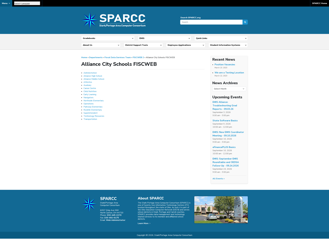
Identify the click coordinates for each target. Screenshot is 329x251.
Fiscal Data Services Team (117, 57)
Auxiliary (87, 85)
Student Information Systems (225, 45)
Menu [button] (4, 3)
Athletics (88, 82)
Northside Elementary (94, 100)
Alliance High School (93, 76)
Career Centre (90, 88)
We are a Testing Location (229, 72)
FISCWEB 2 (138, 57)
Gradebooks (89, 38)
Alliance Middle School (94, 79)
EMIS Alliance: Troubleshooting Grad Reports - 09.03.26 (225, 106)
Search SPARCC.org (190, 17)
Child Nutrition (90, 91)
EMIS (141, 38)
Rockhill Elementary (93, 109)
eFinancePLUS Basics (224, 147)
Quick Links (201, 38)
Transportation (90, 119)
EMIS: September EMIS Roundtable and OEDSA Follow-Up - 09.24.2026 (226, 162)
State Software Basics (225, 120)
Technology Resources (94, 116)
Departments (96, 57)
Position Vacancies (225, 64)
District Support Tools (136, 45)
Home (84, 57)
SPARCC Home (319, 3)
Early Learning (90, 94)
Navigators (88, 97)
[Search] (245, 22)
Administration (90, 72)
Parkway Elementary (93, 106)
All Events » (219, 178)
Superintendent (91, 113)
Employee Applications (179, 45)
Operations (89, 103)
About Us (87, 45)
